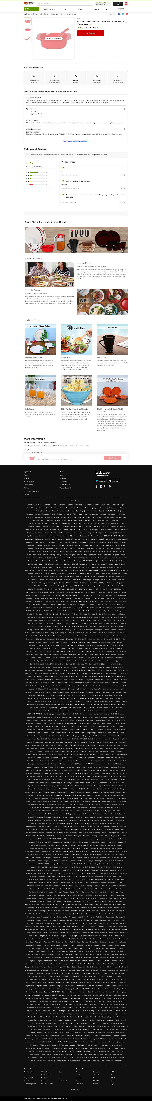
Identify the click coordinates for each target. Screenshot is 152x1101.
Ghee (60, 1072)
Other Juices (45, 1081)
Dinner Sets (64, 446)
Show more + (76, 1089)
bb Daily (26, 494)
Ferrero (96, 1084)
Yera (94, 1078)
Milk (25, 1075)
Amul (77, 1072)
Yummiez (79, 1078)
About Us (27, 475)
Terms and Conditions (31, 491)
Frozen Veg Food (30, 1084)
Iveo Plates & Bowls (35, 453)
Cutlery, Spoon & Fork (50, 446)
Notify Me (91, 33)
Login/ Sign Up (118, 3)
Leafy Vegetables (64, 1081)
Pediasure (114, 1075)
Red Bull (79, 1075)
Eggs (60, 1078)
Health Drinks (46, 1075)
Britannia (79, 1081)
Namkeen (44, 1078)
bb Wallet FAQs (65, 481)
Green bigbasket (29, 481)
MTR (112, 1072)
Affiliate (26, 488)
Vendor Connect (65, 488)
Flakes (61, 1075)
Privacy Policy (28, 485)
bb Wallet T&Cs (65, 485)
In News (26, 478)
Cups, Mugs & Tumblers (33, 446)
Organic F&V (28, 1078)
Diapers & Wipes (47, 1084)
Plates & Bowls (84, 446)
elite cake (96, 1075)
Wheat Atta (45, 1072)
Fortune (113, 1081)
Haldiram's (79, 1084)
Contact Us (63, 478)
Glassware (74, 446)
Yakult (113, 1078)
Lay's (112, 1084)
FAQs (61, 475)
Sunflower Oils (29, 1072)
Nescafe (96, 1072)
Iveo (78, 18)
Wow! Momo (97, 1081)
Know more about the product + (76, 141)
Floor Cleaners (29, 1081)
